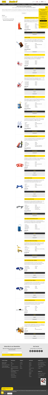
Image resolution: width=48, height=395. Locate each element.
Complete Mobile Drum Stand (30, 75)
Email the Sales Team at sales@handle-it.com (43, 23)
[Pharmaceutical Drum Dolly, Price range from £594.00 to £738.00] (19, 201)
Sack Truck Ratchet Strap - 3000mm (31, 260)
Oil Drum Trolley (27, 37)
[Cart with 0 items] (45, 2)
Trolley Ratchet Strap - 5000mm (30, 280)
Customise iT (35, 34)
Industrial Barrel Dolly (28, 177)
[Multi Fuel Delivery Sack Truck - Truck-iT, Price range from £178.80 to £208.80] (19, 20)
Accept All (9, 393)
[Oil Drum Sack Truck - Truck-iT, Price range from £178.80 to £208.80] (19, 99)
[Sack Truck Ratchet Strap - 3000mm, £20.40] (19, 262)
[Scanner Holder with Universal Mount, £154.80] (19, 324)
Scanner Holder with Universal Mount (31, 322)
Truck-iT (30, 362)
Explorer (30, 372)
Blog (11, 362)
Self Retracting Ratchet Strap (30, 300)
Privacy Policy (13, 374)
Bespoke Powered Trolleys (6, 364)
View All (30, 376)
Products (4, 4)
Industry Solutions (11, 4)
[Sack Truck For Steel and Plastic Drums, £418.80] (19, 221)
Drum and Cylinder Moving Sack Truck (31, 136)
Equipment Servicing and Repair (14, 369)
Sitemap (21, 363)
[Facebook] (35, 351)
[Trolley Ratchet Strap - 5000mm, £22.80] (19, 282)
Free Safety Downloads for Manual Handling (15, 371)
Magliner (30, 363)
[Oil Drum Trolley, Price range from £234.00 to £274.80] (19, 40)
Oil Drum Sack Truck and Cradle (30, 116)
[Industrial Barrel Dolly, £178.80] (19, 180)
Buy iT (35, 68)
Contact (37, 4)
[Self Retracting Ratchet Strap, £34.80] (19, 302)
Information (42, 4)
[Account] (39, 2)
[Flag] (37, 2)
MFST (30, 375)
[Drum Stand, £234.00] (19, 57)
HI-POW (30, 365)
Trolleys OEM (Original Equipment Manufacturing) (5, 367)
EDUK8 (30, 369)
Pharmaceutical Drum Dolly (29, 199)
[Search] (35, 2)
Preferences (4, 393)
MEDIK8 (30, 373)
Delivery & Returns (13, 375)
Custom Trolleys (31, 4)
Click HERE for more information (43, 16)
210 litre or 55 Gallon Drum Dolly (30, 155)
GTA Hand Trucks (31, 368)
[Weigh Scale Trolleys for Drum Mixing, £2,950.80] (19, 243)
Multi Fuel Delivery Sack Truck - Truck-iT (31, 17)
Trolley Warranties (13, 377)
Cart (20, 365)
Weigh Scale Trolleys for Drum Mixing (31, 240)
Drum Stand (27, 54)
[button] (42, 381)
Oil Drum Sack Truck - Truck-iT (30, 96)
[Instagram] (37, 351)
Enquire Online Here (43, 20)
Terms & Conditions (14, 372)
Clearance (18, 4)
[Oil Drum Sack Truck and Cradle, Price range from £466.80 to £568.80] (19, 119)
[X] (42, 351)
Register (21, 368)
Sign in (21, 366)
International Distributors (14, 366)
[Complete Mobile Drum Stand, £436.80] (19, 78)
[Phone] (33, 2)
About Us (12, 363)
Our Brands (24, 4)
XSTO (30, 366)
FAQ (11, 365)
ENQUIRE (4, 1)
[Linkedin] (33, 351)
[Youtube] (30, 351)
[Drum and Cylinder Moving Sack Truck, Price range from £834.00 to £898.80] (19, 138)
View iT (34, 70)
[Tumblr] (39, 351)
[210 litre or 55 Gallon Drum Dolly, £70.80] (19, 158)
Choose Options (34, 32)
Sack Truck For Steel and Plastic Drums (31, 218)
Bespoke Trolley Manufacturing (4, 363)
